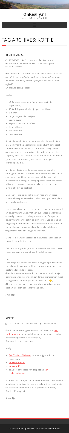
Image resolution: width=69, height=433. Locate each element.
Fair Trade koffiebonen (20, 355)
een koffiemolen (17, 362)
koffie (39, 63)
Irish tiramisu (15, 55)
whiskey (18, 66)
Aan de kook (48, 60)
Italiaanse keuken (28, 63)
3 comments (30, 60)
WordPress (55, 428)
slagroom (9, 66)
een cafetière (15, 366)
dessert (12, 63)
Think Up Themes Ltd (28, 428)
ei (18, 63)
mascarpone (48, 63)
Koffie (9, 318)
